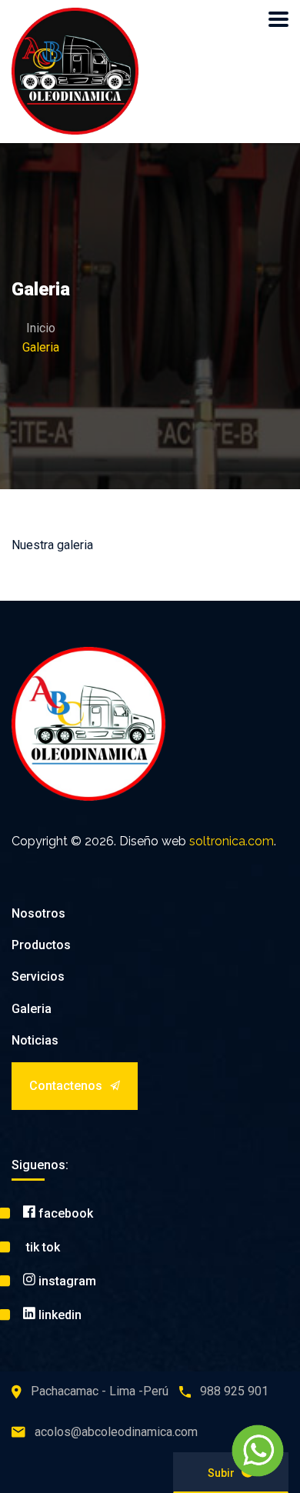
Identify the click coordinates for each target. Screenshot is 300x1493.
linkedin (58, 1315)
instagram (65, 1281)
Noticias (35, 1040)
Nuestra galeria (52, 545)
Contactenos (65, 1085)
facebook (64, 1213)
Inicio (40, 328)
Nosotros (38, 913)
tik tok (41, 1247)
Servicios (38, 976)
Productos (41, 945)
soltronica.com (231, 841)
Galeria (32, 1008)
